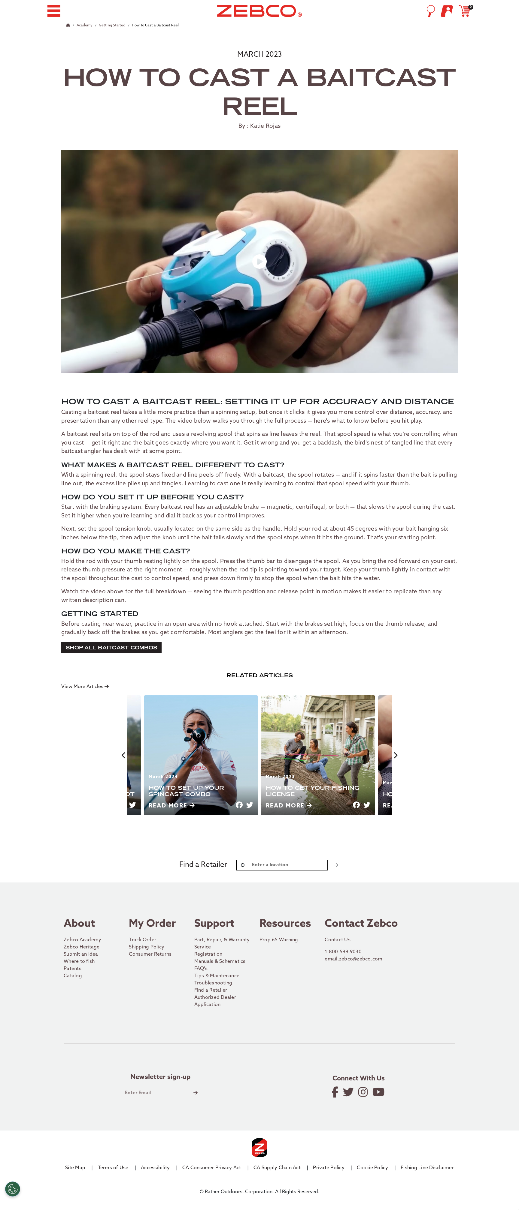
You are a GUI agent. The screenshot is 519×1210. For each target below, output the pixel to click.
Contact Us (338, 940)
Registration (208, 954)
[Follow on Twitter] (349, 1092)
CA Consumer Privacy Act (211, 1168)
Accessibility (155, 1168)
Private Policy (328, 1168)
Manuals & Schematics (220, 961)
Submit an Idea (81, 954)
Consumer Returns (150, 954)
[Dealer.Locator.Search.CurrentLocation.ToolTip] (243, 865)
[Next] (395, 755)
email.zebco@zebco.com (353, 959)
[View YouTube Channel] (379, 1092)
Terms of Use (113, 1168)
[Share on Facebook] (239, 805)
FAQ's (201, 968)
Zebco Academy (82, 940)
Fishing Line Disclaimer (427, 1168)
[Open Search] (430, 11)
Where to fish (79, 961)
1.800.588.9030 (343, 952)
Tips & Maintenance (217, 976)
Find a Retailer (210, 990)
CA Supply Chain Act (277, 1168)
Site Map (75, 1168)
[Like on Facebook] (335, 1092)
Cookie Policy (372, 1168)
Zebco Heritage (82, 947)
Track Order (142, 940)
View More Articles (83, 686)
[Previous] (124, 755)
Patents (72, 968)
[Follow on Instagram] (363, 1092)
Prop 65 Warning (279, 940)
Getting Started (112, 25)
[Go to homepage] (259, 11)
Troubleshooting (213, 983)
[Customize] (12, 1189)
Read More (169, 806)
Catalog (73, 976)
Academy (85, 25)
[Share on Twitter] (132, 805)
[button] (54, 11)
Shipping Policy (146, 947)
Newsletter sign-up (160, 1077)
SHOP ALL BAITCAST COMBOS (111, 647)
